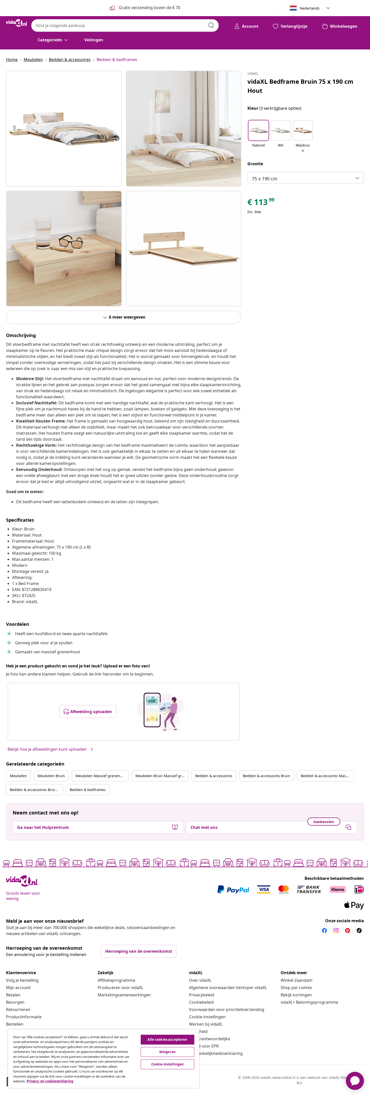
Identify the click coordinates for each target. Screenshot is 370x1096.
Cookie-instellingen (207, 1017)
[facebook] (324, 930)
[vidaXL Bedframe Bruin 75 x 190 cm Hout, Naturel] (64, 128)
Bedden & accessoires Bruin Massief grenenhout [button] (36, 789)
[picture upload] (160, 711)
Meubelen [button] (18, 775)
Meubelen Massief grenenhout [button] (102, 775)
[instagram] (336, 930)
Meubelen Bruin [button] (51, 775)
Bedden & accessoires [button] (213, 775)
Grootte (255, 163)
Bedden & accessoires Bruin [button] (266, 775)
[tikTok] (359, 930)
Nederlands (310, 8)
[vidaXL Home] (16, 23)
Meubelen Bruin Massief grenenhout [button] (161, 775)
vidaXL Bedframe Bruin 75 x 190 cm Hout (300, 86)
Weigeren (167, 1052)
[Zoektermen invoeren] (211, 25)
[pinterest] (347, 930)
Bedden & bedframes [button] (88, 789)
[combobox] (125, 25)
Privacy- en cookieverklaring (50, 1081)
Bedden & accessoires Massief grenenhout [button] (327, 775)
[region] (103, 1058)
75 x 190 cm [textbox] (264, 179)
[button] (258, 137)
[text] (261, 203)
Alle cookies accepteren (167, 1039)
